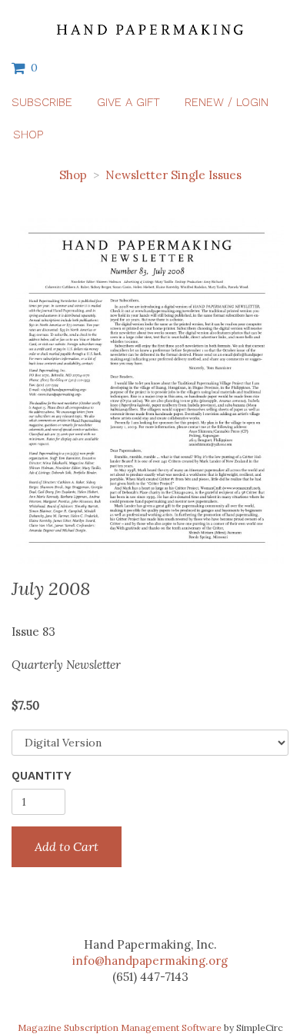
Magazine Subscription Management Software (120, 1027)
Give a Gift (128, 102)
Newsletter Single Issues (173, 175)
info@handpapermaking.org (150, 960)
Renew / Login (226, 102)
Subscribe (42, 102)
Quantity (42, 776)
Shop (28, 134)
